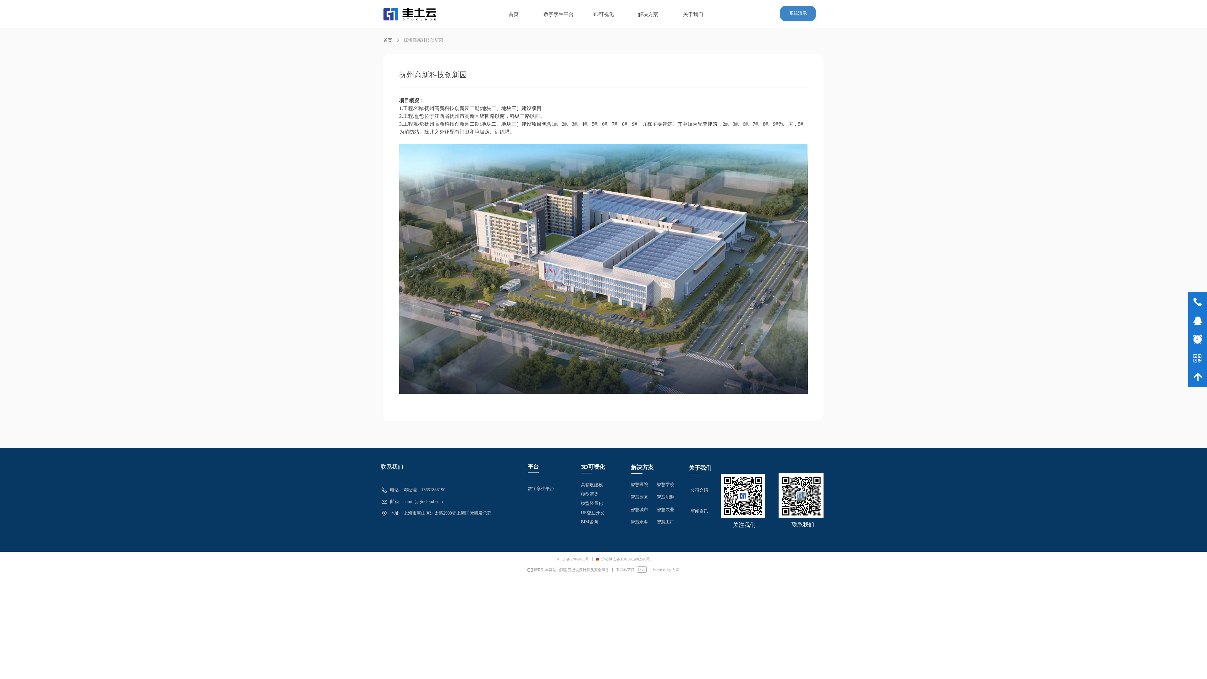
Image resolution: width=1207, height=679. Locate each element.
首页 (387, 40)
